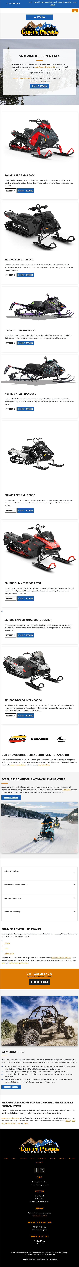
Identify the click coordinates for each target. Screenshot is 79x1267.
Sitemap (65, 1252)
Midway (68, 1121)
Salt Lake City (10, 1123)
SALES (32, 1158)
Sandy (26, 1123)
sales (3, 963)
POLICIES (72, 1158)
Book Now (40, 17)
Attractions (39, 1244)
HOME (6, 1158)
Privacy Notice (50, 1252)
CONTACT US (42, 1158)
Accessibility (58, 1252)
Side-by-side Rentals (39, 1182)
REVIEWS (52, 1158)
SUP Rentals (39, 1199)
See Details (10, 190)
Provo (17, 1123)
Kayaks (7, 943)
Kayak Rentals (39, 1196)
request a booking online (21, 78)
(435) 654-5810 (14, 3)
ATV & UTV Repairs (39, 1227)
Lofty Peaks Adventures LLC (45, 67)
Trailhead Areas (39, 1241)
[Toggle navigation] (75, 10)
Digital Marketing (41, 1259)
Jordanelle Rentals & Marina (61, 958)
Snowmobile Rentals (39, 1216)
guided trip (66, 790)
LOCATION (23, 1158)
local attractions (44, 765)
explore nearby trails (17, 765)
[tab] (39, 874)
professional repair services (18, 963)
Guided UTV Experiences (39, 1185)
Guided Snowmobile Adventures (39, 1213)
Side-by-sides (9, 953)
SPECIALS (62, 1158)
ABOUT (14, 1158)
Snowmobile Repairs (39, 1230)
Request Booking (39, 86)
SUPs (6, 948)
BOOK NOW (39, 1162)
